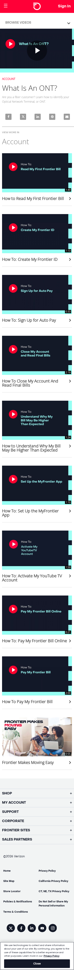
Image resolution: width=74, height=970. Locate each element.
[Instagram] (53, 928)
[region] (37, 956)
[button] (38, 21)
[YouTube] (42, 928)
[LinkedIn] (32, 928)
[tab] (37, 22)
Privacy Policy (51, 956)
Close (37, 963)
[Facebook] (21, 928)
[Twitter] (11, 928)
